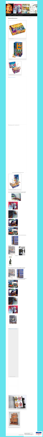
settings (31, 434)
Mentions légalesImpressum (20, 15)
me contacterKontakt (14, 15)
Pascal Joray (11, 3)
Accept (38, 432)
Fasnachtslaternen (10, 15)
